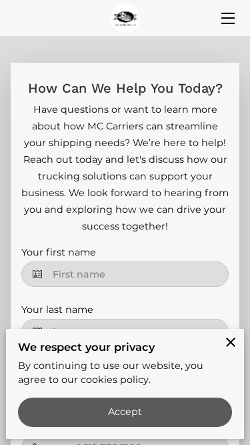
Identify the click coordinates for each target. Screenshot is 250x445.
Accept (125, 412)
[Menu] (227, 18)
